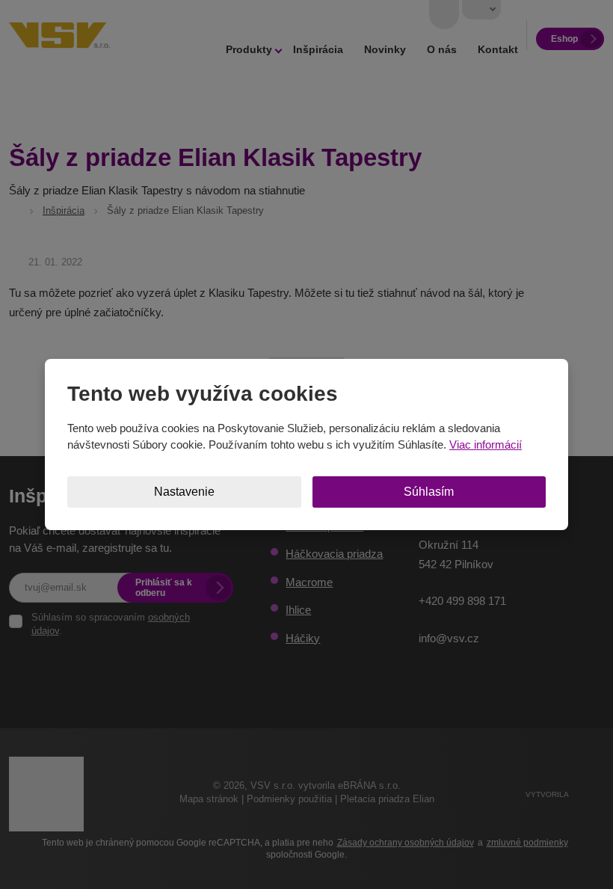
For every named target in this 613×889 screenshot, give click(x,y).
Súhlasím (429, 491)
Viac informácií (485, 444)
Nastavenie (184, 491)
